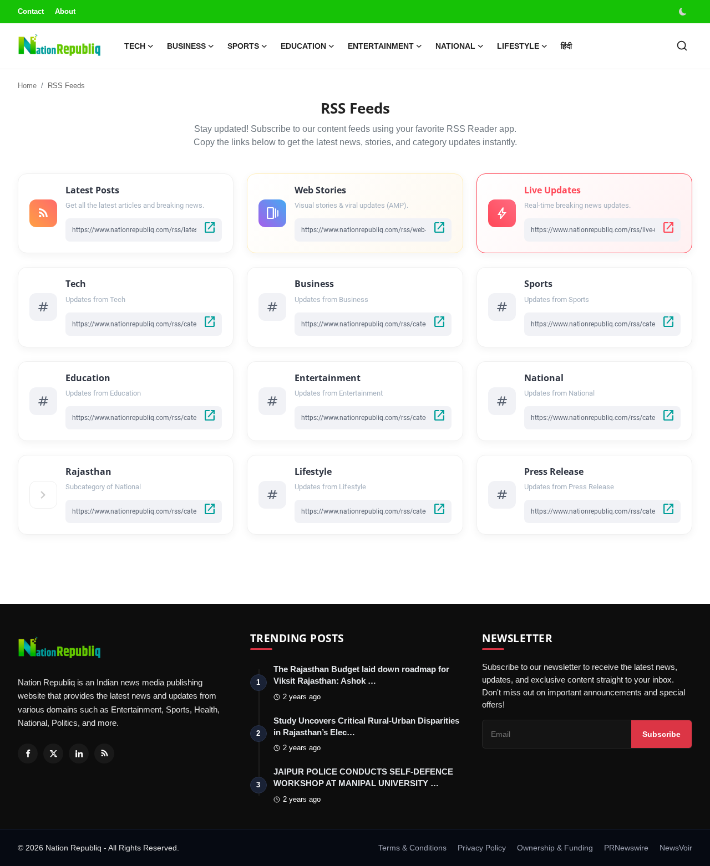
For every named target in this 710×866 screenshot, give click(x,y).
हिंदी (566, 46)
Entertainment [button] (381, 46)
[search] (682, 45)
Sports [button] (243, 46)
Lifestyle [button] (518, 46)
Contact (31, 11)
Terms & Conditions (412, 847)
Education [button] (303, 46)
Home (27, 85)
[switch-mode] (684, 12)
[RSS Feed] (104, 753)
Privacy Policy (482, 847)
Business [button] (186, 46)
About (65, 11)
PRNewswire (626, 847)
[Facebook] (28, 753)
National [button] (455, 46)
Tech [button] (134, 46)
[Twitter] (53, 753)
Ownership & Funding (555, 847)
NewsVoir (676, 847)
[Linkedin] (79, 753)
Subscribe (661, 734)
